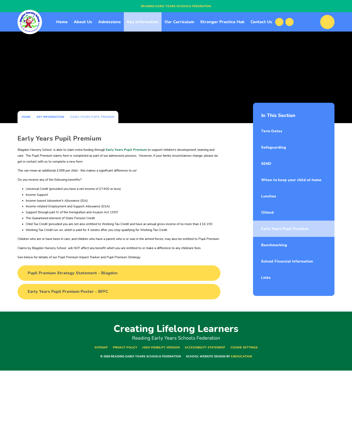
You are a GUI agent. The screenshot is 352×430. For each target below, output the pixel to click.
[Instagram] (289, 22)
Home (26, 117)
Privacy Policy (125, 347)
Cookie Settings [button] (244, 347)
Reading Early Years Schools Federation (176, 6)
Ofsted (267, 212)
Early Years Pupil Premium (92, 117)
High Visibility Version (161, 347)
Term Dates (271, 131)
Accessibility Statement (205, 347)
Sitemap (101, 347)
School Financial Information (287, 261)
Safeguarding (273, 147)
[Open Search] (327, 22)
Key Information (50, 117)
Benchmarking (274, 245)
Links (266, 277)
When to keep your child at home (291, 179)
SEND (266, 163)
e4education (241, 356)
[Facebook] (279, 22)
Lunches (268, 196)
